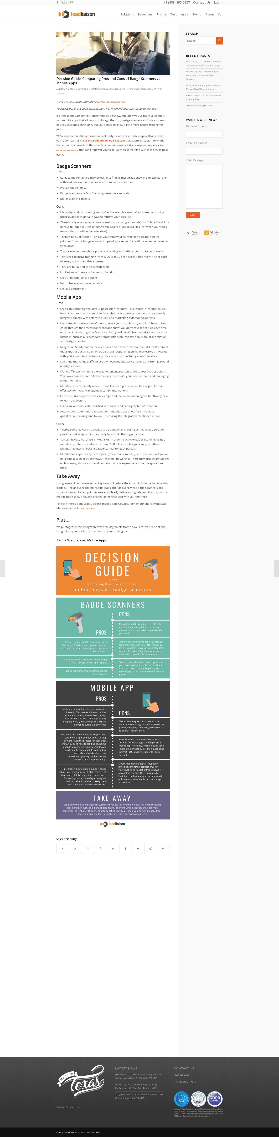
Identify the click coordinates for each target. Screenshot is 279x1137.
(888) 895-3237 (181, 1074)
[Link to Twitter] (62, 2)
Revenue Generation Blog (138, 88)
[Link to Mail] (71, 2)
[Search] (219, 14)
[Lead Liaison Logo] (76, 14)
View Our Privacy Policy (67, 1107)
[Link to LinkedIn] (67, 2)
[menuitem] (201, 3)
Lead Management (115, 88)
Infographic (99, 88)
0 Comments (82, 88)
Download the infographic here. (110, 101)
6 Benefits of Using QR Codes (199, 105)
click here (151, 108)
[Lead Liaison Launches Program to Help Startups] (276, 568)
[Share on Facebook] (63, 848)
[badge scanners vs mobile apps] (113, 53)
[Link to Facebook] (57, 2)
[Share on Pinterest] (100, 848)
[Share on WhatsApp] (88, 848)
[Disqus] (117, 914)
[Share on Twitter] (75, 848)
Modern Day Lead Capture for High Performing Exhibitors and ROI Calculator (202, 75)
